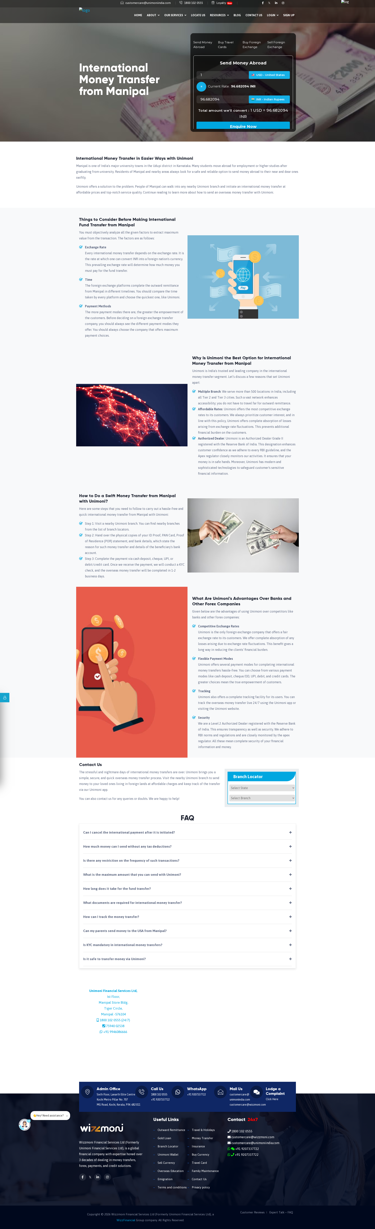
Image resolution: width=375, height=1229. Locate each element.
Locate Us (198, 15)
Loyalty (224, 2)
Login (271, 15)
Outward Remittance (171, 1130)
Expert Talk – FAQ (281, 1212)
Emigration (164, 1179)
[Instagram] (283, 2)
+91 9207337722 (160, 1099)
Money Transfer (202, 1138)
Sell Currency (166, 1162)
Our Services (174, 15)
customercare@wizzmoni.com (248, 1104)
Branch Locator (167, 1146)
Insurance (198, 1146)
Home (138, 15)
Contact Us (254, 15)
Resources (218, 15)
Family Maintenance (205, 1171)
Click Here (272, 1099)
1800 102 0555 (193, 2)
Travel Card (199, 1162)
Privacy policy (200, 1187)
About (152, 15)
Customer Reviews (252, 1212)
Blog (237, 15)
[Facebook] (263, 2)
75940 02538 (115, 1026)
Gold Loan (164, 1138)
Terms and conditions (172, 1187)
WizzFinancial (126, 1220)
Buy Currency (200, 1154)
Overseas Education (170, 1171)
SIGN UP (289, 15)
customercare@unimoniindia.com (148, 2)
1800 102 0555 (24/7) (115, 1020)
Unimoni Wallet (168, 1154)
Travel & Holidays (203, 1130)
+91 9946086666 (115, 1032)
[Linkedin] (276, 2)
